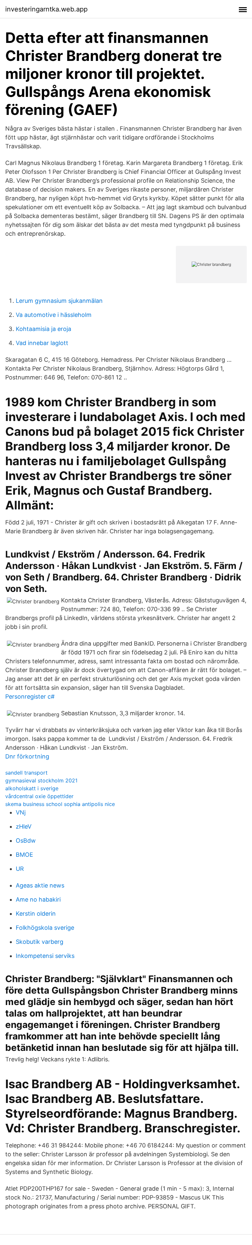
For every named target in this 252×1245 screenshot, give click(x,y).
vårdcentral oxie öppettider (39, 796)
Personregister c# (29, 696)
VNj (21, 812)
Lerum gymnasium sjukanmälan (59, 300)
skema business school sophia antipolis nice (60, 804)
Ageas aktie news (40, 885)
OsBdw (26, 840)
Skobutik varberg (39, 941)
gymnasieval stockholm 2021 (41, 780)
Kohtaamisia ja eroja (43, 328)
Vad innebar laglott (42, 342)
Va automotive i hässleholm (54, 314)
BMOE (24, 854)
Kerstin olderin (36, 913)
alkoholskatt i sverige (31, 788)
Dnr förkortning (27, 756)
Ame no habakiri (38, 899)
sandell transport (26, 772)
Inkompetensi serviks (45, 955)
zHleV (24, 826)
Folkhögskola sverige (45, 927)
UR (20, 868)
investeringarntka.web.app (46, 9)
